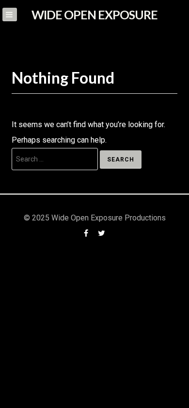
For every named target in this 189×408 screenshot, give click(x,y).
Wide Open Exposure (95, 14)
